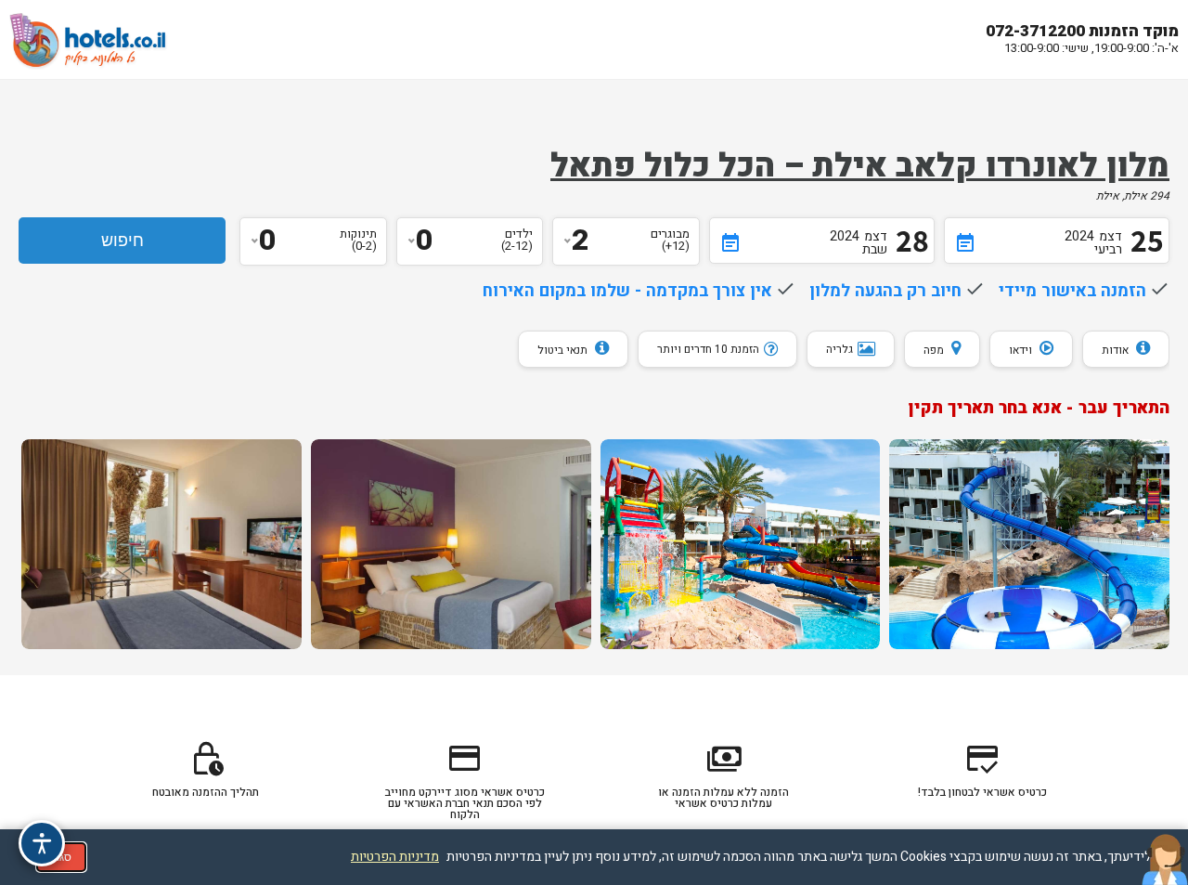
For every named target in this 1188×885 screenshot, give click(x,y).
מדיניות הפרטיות (395, 856)
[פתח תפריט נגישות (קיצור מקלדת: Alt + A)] (42, 843)
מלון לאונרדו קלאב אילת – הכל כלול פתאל (859, 166)
